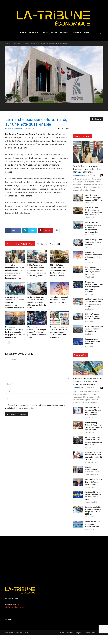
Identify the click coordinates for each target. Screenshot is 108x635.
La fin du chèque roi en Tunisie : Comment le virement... (93, 242)
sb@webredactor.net (14, 607)
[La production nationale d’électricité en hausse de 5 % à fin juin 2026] (59, 288)
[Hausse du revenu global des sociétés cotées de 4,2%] (78, 341)
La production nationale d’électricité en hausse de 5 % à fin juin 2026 (59, 299)
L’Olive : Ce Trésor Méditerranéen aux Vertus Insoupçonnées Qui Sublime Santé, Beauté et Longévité (58, 270)
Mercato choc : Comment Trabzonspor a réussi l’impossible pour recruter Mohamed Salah (36, 332)
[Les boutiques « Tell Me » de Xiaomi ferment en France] (78, 524)
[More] (57, 230)
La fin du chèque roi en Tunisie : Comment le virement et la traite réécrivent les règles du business (36, 302)
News (62, 632)
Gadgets (78, 632)
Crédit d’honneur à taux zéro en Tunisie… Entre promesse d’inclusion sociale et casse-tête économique (59, 332)
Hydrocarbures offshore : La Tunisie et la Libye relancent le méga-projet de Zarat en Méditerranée (15, 332)
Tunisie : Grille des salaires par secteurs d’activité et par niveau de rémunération (88, 381)
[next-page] (11, 342)
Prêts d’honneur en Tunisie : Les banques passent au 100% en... (93, 197)
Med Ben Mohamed (15, 128)
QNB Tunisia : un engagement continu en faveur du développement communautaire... (93, 227)
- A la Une (16, 44)
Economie (32, 33)
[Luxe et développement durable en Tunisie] (78, 469)
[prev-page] (7, 342)
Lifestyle (87, 632)
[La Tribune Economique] (54, 15)
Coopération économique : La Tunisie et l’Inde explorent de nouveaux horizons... (87, 169)
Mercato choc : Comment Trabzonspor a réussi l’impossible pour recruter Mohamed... (94, 286)
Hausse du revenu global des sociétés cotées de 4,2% (92, 341)
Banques (54, 33)
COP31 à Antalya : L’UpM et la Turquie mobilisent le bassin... (93, 316)
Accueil (8, 44)
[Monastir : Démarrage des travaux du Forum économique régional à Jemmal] (78, 455)
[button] (99, 33)
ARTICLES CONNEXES (20, 243)
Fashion (70, 632)
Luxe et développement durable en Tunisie (92, 469)
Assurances (65, 33)
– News (21, 33)
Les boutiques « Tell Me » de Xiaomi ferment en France (92, 524)
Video (94, 632)
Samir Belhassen (79, 175)
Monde (86, 33)
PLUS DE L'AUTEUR (48, 243)
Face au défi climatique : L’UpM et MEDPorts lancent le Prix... (94, 329)
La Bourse (44, 33)
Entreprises (76, 33)
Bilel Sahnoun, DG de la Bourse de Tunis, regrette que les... (93, 482)
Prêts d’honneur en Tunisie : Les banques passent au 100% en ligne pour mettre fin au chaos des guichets (36, 270)
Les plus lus (80, 355)
